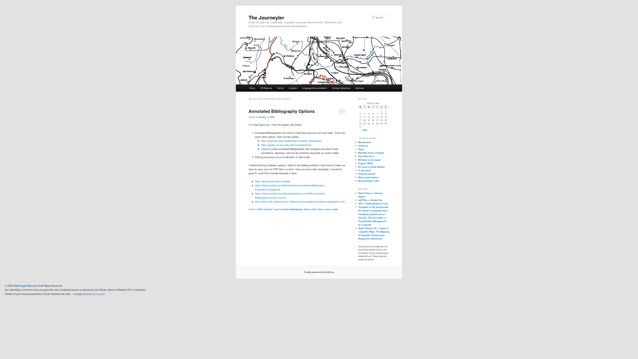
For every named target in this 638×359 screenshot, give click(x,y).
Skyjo (361, 149)
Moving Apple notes (368, 180)
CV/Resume (266, 88)
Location (293, 88)
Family (280, 88)
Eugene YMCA (365, 163)
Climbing (363, 145)
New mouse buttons (368, 177)
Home (252, 88)
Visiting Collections (341, 88)
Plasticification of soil (377, 203)
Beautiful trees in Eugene (371, 152)
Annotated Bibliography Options (282, 111)
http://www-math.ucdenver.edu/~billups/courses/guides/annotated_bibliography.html (300, 201)
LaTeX (313, 209)
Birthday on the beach (369, 159)
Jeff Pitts (362, 200)
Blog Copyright (98, 294)
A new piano (364, 170)
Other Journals (265, 209)
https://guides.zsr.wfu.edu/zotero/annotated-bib (286, 145)
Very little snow (366, 156)
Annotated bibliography (291, 209)
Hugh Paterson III (367, 228)
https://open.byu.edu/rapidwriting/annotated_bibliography (291, 140)
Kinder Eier (376, 200)
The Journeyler (266, 17)
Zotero (320, 209)
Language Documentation (314, 88)
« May (364, 129)
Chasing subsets (366, 173)
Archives (360, 88)
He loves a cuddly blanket (371, 166)
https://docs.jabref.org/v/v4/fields (272, 181)
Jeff (360, 203)
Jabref (306, 209)
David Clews (364, 193)
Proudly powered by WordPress (319, 272)
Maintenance (364, 142)
